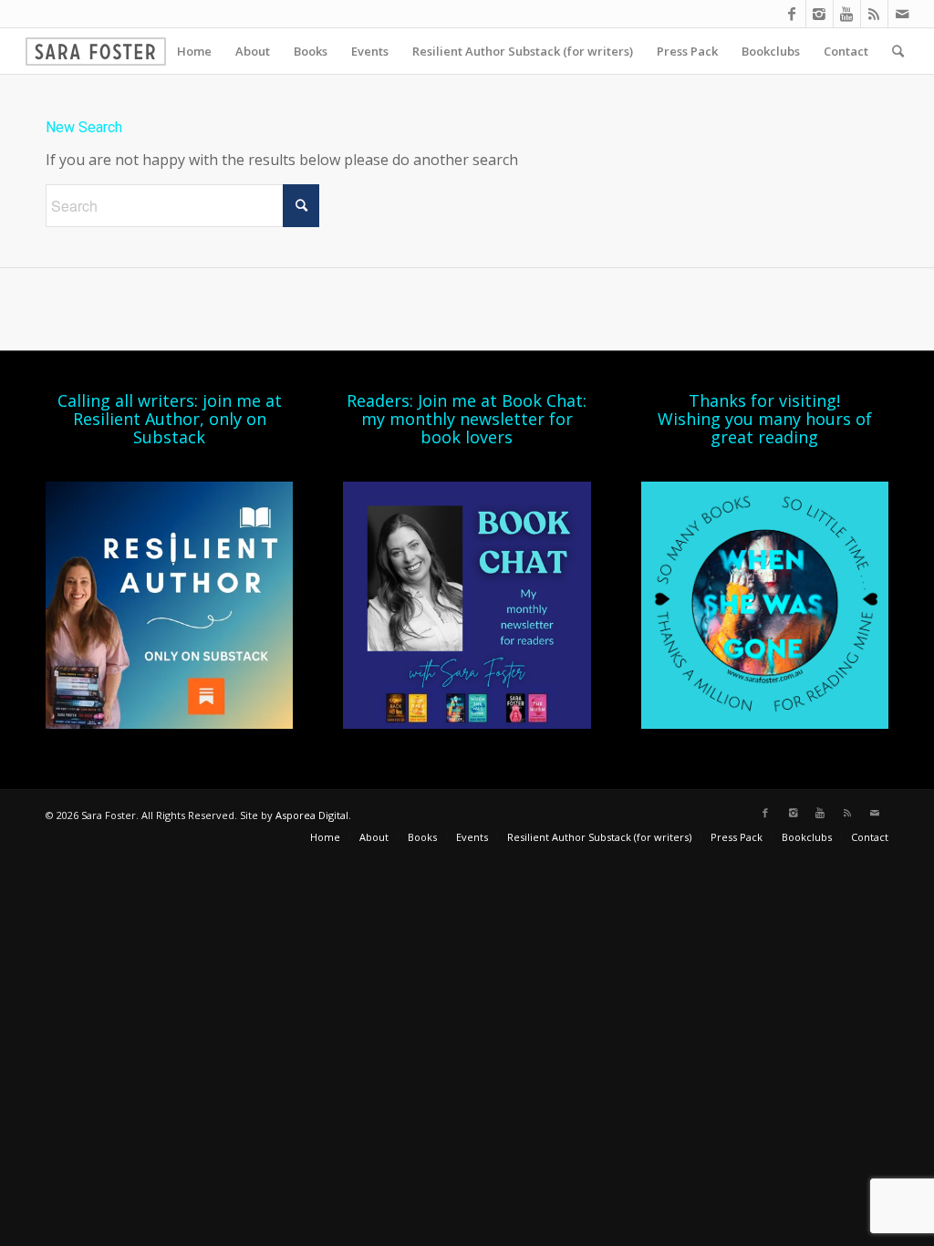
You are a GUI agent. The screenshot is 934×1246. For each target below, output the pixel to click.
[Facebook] (792, 13)
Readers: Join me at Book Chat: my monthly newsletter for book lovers (466, 418)
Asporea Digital (311, 815)
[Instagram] (819, 13)
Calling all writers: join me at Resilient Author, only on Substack (169, 418)
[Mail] (902, 13)
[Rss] (874, 13)
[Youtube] (847, 13)
